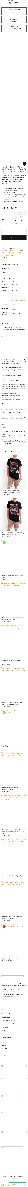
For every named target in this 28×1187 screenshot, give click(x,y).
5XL (13, 301)
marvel (21, 252)
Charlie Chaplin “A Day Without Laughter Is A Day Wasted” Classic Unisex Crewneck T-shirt (13, 831)
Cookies (3, 1030)
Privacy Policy (4, 1027)
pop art (8, 253)
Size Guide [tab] (4, 272)
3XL (21, 300)
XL (16, 300)
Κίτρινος (12, 255)
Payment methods (5, 1017)
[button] (15, 214)
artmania (11, 252)
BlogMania (4, 1042)
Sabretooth (18, 253)
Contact (3, 1055)
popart (12, 253)
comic (16, 252)
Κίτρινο (8, 255)
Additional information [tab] (9, 264)
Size (2, 219)
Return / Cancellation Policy (8, 1023)
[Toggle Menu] (2, 2)
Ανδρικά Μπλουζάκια (19, 250)
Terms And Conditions (6, 1013)
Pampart (17, 1173)
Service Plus (4, 1052)
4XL (24, 300)
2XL (19, 300)
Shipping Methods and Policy (8, 1020)
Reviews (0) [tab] (5, 268)
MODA (10, 250)
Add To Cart (14, 237)
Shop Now (14, 12)
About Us (3, 1045)
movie (3, 253)
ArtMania (8, 257)
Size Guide (4, 1048)
